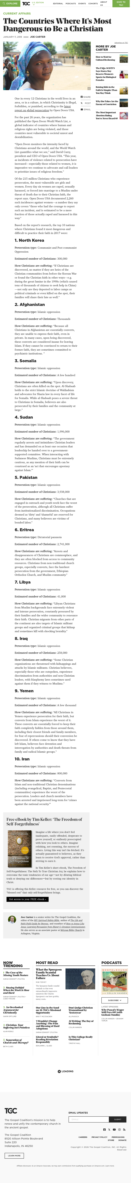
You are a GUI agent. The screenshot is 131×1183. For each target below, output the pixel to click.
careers (83, 1137)
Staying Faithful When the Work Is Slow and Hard (16, 990)
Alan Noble (8, 1031)
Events (82, 3)
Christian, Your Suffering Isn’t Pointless (16, 1026)
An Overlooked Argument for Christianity (13, 1010)
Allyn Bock (74, 1016)
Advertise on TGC (121, 43)
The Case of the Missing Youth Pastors (15, 974)
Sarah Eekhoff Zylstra (14, 979)
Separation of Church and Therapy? (15, 1041)
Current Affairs (17, 13)
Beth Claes (8, 1046)
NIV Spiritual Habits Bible (46, 920)
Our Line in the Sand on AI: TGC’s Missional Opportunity (48, 1010)
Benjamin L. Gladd (44, 1046)
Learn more (109, 1166)
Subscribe (113, 1000)
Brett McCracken (44, 1016)
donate (122, 1140)
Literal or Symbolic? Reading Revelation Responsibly (47, 1039)
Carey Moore (9, 999)
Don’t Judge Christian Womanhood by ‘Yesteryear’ (81, 1010)
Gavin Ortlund (9, 1016)
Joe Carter (37, 36)
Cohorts (93, 3)
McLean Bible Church (71, 930)
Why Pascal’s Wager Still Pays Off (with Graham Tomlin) (112, 1012)
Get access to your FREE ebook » (27, 899)
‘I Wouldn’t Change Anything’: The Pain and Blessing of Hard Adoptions (47, 1025)
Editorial (58, 3)
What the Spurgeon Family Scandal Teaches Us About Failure (49, 974)
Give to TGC (121, 4)
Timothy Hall (74, 1043)
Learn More (14, 1155)
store (111, 1140)
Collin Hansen (75, 1027)
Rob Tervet (41, 982)
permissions (118, 1137)
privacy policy (100, 1137)
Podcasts (71, 3)
